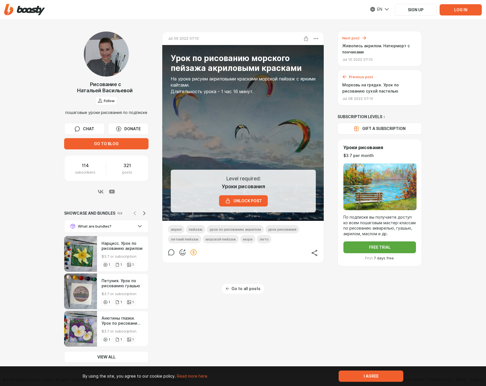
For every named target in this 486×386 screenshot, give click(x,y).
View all (106, 357)
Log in (460, 10)
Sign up (416, 10)
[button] (24, 9)
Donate (132, 129)
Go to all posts (245, 288)
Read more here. (192, 376)
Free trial (380, 247)
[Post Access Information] (306, 38)
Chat (88, 129)
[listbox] (376, 9)
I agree (371, 376)
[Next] (144, 213)
